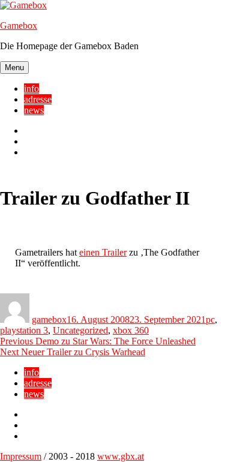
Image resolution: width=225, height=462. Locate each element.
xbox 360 (131, 330)
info (31, 88)
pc (210, 319)
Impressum (20, 456)
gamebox (49, 319)
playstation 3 (24, 330)
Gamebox (18, 25)
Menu (14, 67)
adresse (38, 99)
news (34, 110)
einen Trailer (103, 252)
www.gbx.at (120, 456)
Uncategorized (80, 330)
